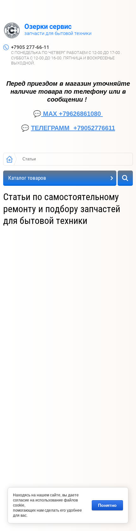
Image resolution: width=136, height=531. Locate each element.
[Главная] (9, 159)
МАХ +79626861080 (72, 113)
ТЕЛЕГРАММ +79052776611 (73, 127)
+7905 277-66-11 (30, 47)
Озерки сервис (47, 26)
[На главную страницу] (12, 31)
